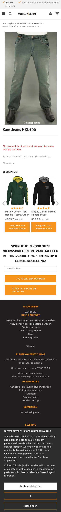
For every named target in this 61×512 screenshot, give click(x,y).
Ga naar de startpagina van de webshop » (27, 156)
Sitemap (30, 346)
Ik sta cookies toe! (30, 486)
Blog (30, 334)
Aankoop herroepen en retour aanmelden (30, 320)
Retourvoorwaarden (30, 390)
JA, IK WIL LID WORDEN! (30, 278)
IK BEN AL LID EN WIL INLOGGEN (24, 290)
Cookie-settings (30, 400)
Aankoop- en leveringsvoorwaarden (30, 386)
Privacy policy (30, 397)
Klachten (30, 393)
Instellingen (30, 505)
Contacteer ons (30, 327)
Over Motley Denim (30, 330)
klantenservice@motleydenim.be (40, 2)
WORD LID (30, 311)
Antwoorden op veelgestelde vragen (30, 323)
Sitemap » (8, 163)
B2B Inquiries (30, 337)
